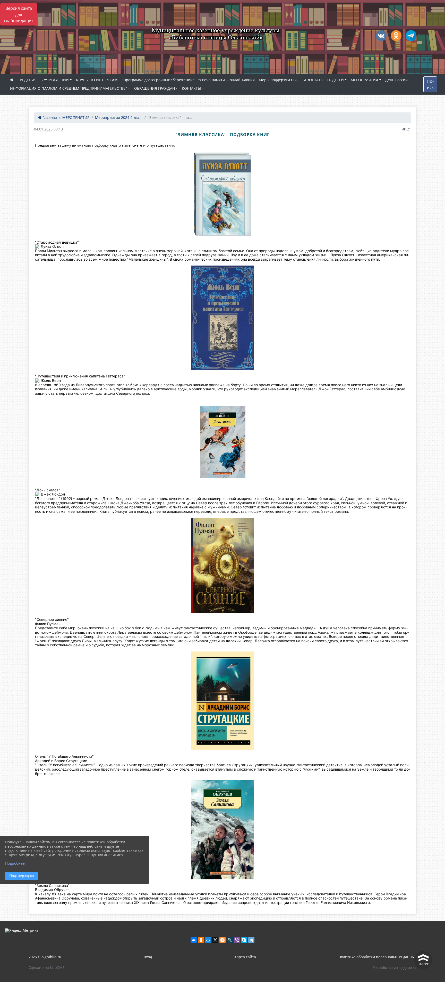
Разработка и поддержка (394, 967)
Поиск (430, 84)
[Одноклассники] (201, 940)
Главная (49, 117)
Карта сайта (245, 956)
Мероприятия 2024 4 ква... (118, 117)
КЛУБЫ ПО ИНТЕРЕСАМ (97, 79)
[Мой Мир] (208, 940)
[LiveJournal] (230, 940)
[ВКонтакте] (194, 940)
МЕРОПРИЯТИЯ (364, 79)
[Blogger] (222, 940)
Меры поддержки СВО (278, 79)
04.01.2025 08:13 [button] (48, 129)
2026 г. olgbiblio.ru (45, 956)
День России (396, 79)
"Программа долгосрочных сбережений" (158, 79)
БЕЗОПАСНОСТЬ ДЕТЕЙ (323, 79)
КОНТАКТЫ (191, 88)
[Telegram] (251, 940)
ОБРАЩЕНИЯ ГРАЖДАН (154, 88)
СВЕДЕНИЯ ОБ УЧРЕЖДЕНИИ (43, 79)
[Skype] (244, 940)
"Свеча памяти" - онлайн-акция (226, 79)
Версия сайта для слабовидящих (18, 14)
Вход (148, 956)
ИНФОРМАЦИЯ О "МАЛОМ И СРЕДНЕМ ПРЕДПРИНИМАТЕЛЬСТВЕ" (68, 88)
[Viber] (237, 940)
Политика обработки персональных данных (377, 956)
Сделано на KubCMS (47, 967)
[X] (215, 940)
